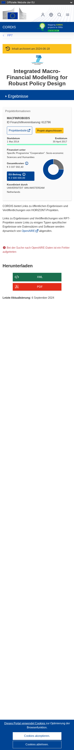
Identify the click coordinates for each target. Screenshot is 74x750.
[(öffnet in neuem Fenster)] (14, 13)
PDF (40, 286)
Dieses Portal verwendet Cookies (25, 723)
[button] (51, 15)
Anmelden (43, 15)
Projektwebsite (18, 132)
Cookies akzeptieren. (37, 735)
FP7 (10, 35)
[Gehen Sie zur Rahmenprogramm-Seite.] (37, 59)
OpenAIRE (29, 230)
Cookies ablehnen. (37, 744)
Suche (59, 15)
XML (40, 277)
